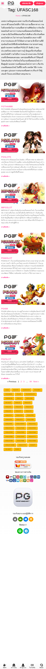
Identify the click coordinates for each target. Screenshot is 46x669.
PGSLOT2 (8, 406)
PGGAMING (9, 394)
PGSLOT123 (9, 428)
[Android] (20, 519)
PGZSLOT (6, 359)
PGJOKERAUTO (30, 394)
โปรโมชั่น (32, 667)
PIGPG (17, 449)
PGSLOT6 (6, 157)
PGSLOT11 (9, 415)
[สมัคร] (4, 665)
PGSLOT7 (18, 411)
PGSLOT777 (32, 436)
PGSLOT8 (28, 411)
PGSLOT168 (20, 428)
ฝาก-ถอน (14, 667)
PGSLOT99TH (20, 423)
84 (31, 382)
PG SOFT (8, 449)
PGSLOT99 (9, 423)
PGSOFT (32, 445)
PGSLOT (17, 402)
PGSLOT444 (32, 432)
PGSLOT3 (18, 406)
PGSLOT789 (9, 440)
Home (18, 16)
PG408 (4, 308)
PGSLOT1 (27, 402)
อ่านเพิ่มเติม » (5, 126)
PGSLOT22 (19, 415)
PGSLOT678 (20, 436)
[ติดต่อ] (41, 665)
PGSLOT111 (32, 423)
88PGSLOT (6, 207)
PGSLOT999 (32, 440)
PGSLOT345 (9, 432)
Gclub (7, 389)
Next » (36, 382)
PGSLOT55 (9, 419)
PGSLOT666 (9, 436)
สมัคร (4, 667)
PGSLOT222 (32, 428)
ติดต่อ (41, 667)
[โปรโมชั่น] (32, 665)
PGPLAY (19, 398)
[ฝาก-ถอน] (14, 665)
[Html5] (31, 519)
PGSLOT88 (30, 419)
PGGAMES (37, 389)
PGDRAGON (26, 389)
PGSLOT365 (20, 432)
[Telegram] (26, 531)
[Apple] (15, 519)
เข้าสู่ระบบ (23, 667)
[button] (2, 3)
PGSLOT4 (28, 406)
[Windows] (25, 519)
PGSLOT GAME (10, 445)
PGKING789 (9, 398)
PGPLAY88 (29, 398)
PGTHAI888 (7, 106)
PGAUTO (15, 389)
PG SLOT (8, 402)
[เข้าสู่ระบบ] (23, 665)
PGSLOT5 (8, 411)
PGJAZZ (19, 394)
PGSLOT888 (20, 440)
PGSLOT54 (30, 415)
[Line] (20, 531)
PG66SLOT (6, 258)
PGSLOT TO (22, 445)
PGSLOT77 (19, 419)
